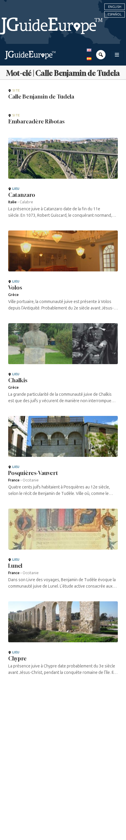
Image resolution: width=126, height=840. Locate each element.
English (114, 7)
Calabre (26, 202)
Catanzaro (21, 195)
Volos (15, 287)
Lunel (15, 565)
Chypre (17, 658)
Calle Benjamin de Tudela (41, 96)
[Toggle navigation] (117, 54)
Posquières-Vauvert (33, 473)
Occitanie (31, 480)
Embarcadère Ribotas (36, 121)
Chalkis (17, 380)
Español (115, 14)
